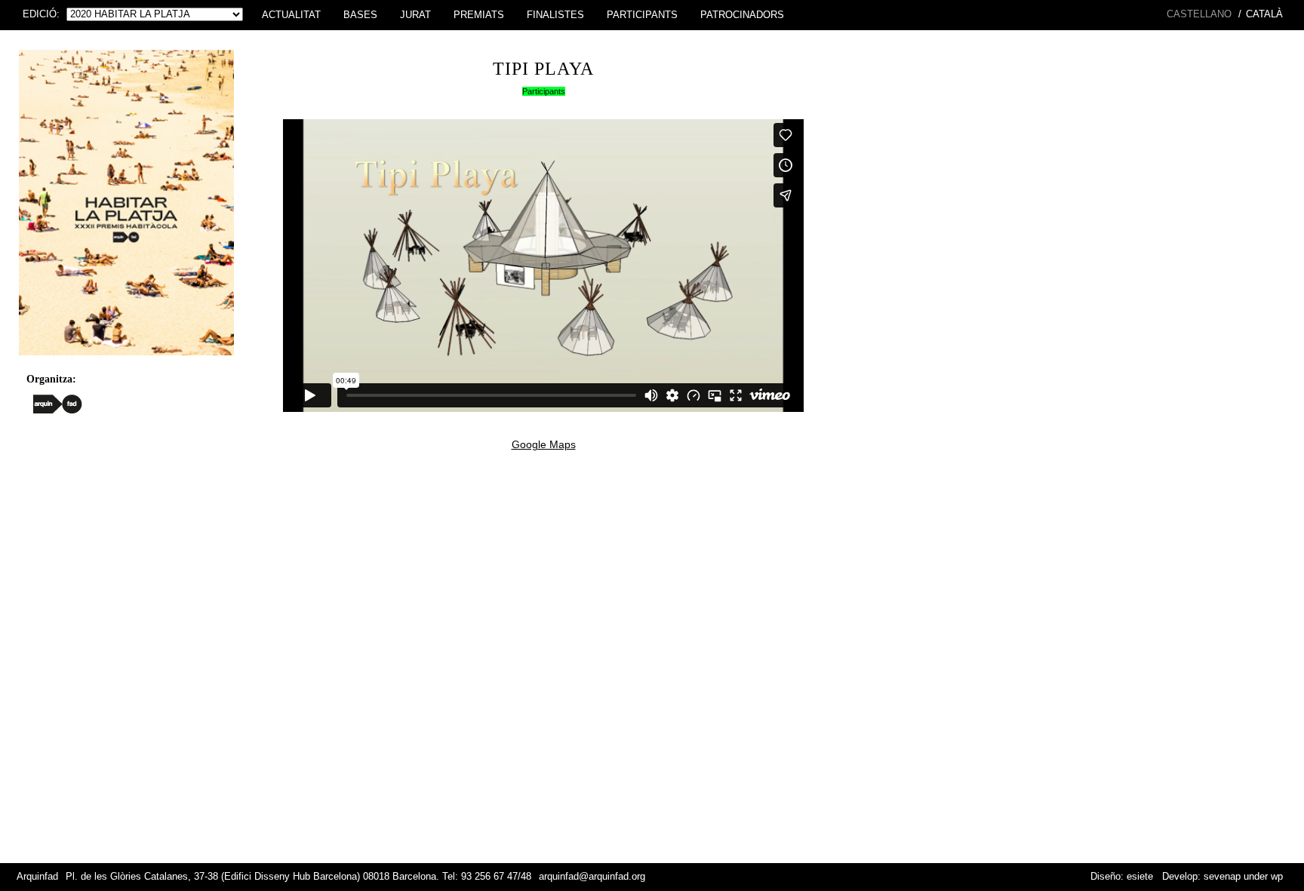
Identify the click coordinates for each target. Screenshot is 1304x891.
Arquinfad (37, 876)
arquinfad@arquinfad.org (592, 876)
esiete (1140, 876)
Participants (642, 15)
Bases (360, 15)
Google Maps (544, 444)
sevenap (1222, 876)
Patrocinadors (742, 15)
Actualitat (291, 15)
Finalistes (555, 15)
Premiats (479, 15)
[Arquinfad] (57, 404)
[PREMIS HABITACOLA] (126, 359)
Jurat (415, 15)
